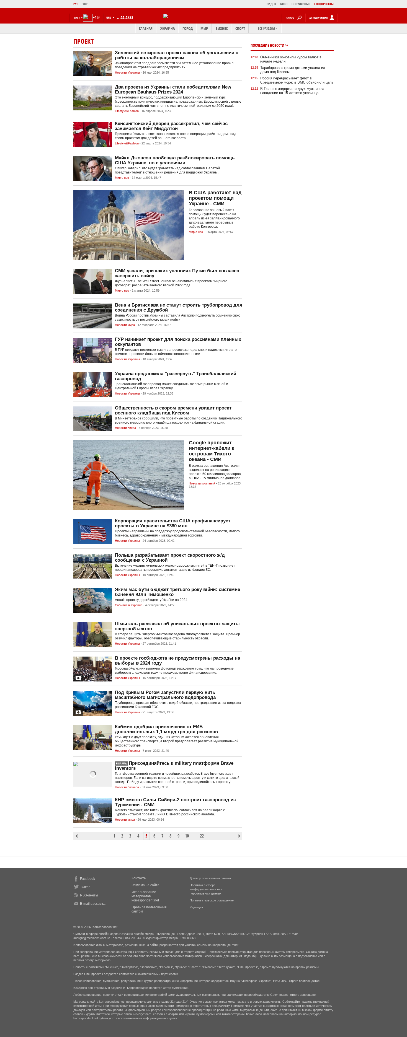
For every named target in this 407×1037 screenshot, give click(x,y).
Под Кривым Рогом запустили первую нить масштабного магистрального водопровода (165, 695)
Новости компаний (202, 483)
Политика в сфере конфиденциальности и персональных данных (206, 889)
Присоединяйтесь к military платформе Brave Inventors (174, 766)
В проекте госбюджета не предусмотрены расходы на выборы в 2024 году (177, 660)
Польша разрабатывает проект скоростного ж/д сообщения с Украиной (170, 558)
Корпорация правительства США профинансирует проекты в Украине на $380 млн (172, 523)
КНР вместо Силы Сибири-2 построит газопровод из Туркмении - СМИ (175, 802)
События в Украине (128, 605)
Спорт (240, 28)
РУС (75, 4)
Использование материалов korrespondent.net (145, 896)
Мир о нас (122, 177)
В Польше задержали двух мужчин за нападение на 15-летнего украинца (292, 91)
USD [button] (109, 17)
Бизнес (222, 28)
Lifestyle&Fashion (127, 111)
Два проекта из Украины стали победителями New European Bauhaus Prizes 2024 (173, 89)
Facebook (87, 879)
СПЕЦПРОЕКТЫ (324, 4)
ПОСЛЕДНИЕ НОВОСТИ (267, 45)
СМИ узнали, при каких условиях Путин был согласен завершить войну (177, 273)
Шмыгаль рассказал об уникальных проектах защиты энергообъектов (177, 626)
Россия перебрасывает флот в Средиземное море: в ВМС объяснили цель (297, 80)
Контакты (139, 878)
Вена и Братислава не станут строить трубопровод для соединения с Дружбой (178, 307)
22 (202, 836)
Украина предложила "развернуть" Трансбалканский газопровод (175, 376)
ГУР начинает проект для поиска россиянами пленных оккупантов (178, 342)
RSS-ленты (89, 895)
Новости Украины (127, 72)
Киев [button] (77, 18)
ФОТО (283, 4)
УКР (85, 4)
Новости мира (125, 324)
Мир (204, 28)
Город (187, 28)
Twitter (85, 887)
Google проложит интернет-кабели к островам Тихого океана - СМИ (211, 451)
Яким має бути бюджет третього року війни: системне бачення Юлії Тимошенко (177, 592)
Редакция (196, 907)
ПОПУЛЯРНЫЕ (301, 4)
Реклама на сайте (145, 885)
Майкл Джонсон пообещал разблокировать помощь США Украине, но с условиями (175, 160)
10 (187, 836)
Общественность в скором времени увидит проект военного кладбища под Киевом (173, 410)
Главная (146, 28)
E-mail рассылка (92, 904)
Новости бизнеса (127, 787)
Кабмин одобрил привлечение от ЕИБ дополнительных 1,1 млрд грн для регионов (166, 729)
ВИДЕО (271, 4)
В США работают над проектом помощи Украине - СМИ (215, 198)
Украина (167, 28)
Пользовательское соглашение (212, 900)
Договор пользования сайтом (210, 878)
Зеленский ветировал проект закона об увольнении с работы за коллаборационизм (176, 55)
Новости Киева (125, 427)
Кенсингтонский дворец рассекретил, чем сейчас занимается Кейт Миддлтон (171, 126)
